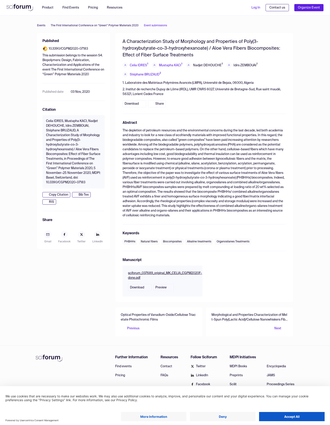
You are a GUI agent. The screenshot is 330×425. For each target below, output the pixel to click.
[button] (117, 7)
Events (41, 25)
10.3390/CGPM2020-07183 (68, 48)
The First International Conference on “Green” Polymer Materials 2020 (95, 25)
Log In (255, 7)
